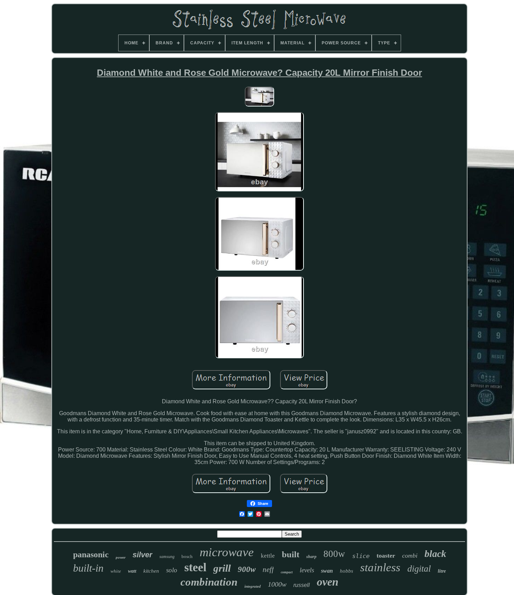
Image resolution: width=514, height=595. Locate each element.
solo (171, 570)
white (115, 571)
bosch (187, 556)
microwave (227, 552)
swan (327, 571)
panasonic (91, 554)
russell (301, 585)
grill (222, 568)
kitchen (151, 571)
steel (195, 567)
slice (361, 555)
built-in (88, 568)
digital (419, 569)
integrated (252, 586)
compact (287, 572)
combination (208, 582)
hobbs (346, 571)
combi (409, 555)
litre (442, 571)
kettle (268, 555)
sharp (311, 556)
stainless (380, 567)
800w (334, 554)
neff (268, 569)
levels (307, 570)
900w (247, 569)
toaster (386, 555)
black (435, 553)
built (290, 554)
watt (132, 571)
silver (142, 554)
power (121, 557)
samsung (166, 556)
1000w (277, 584)
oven (327, 581)
